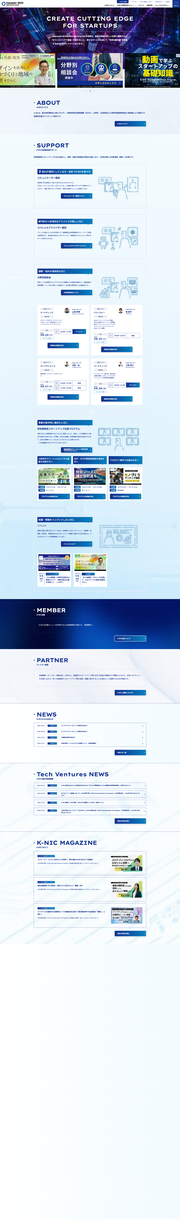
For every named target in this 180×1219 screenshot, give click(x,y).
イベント (141, 5)
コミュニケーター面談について (74, 196)
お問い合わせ (159, 1)
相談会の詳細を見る (57, 345)
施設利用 (149, 5)
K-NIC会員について (124, 638)
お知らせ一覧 (121, 752)
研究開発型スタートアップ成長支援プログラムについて (76, 450)
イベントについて (70, 544)
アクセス (134, 1)
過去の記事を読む (123, 821)
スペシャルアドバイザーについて (75, 246)
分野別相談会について (71, 292)
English (168, 1)
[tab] (87, 91)
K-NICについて (109, 5)
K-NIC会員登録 (123, 1)
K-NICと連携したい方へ (146, 1)
